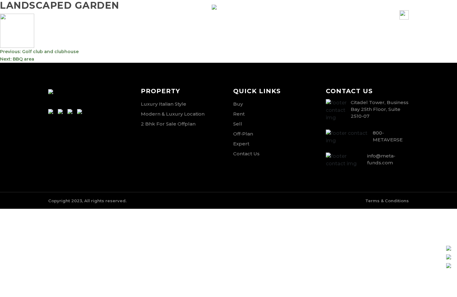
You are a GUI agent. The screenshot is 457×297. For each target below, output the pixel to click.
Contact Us (246, 154)
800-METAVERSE (146, 19)
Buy (238, 104)
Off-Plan (243, 134)
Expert (241, 144)
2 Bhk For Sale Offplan (168, 124)
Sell (237, 124)
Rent (239, 114)
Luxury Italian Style (163, 104)
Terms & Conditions (387, 200)
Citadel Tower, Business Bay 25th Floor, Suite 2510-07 (380, 109)
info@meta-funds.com (65, 19)
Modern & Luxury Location (173, 114)
